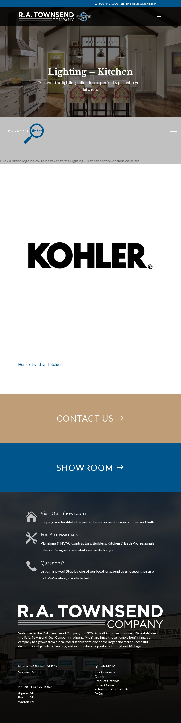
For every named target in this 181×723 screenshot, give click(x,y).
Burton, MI (26, 697)
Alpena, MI (26, 693)
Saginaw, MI (27, 672)
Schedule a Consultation (113, 689)
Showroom (85, 467)
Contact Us (85, 418)
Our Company (105, 672)
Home (23, 364)
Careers (100, 676)
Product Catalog (107, 681)
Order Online (104, 685)
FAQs (99, 693)
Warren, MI (26, 702)
